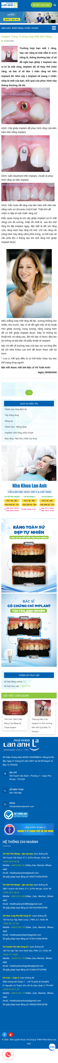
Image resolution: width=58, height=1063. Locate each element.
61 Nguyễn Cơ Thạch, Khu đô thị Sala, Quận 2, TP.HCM (28, 985)
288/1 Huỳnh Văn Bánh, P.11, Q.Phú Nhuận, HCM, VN (27, 888)
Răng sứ (9, 420)
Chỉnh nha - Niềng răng (15, 426)
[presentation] (3, 716)
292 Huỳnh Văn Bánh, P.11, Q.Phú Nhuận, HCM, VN (26, 857)
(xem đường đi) (41, 853)
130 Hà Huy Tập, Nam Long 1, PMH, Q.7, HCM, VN (25, 919)
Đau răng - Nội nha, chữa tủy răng (21, 438)
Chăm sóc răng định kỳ (16, 409)
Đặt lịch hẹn (43, 5)
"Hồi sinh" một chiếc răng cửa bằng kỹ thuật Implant (13, 723)
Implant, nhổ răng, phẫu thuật (19, 432)
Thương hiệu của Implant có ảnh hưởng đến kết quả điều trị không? (42, 725)
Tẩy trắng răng (12, 415)
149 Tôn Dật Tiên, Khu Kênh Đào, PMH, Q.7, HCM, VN (27, 950)
